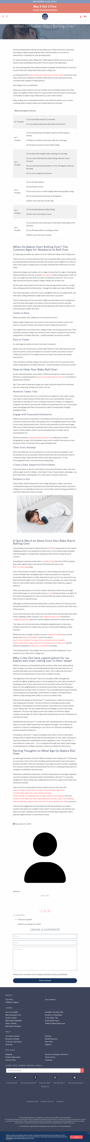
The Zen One (45, 1083)
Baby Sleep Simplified (14, 1020)
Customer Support (13, 1036)
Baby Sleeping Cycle (13, 1015)
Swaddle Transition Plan (54, 1012)
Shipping (9, 1054)
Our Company (50, 999)
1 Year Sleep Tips (51, 1018)
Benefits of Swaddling (53, 1015)
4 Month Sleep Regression (55, 1023)
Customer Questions (14, 1042)
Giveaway (48, 1060)
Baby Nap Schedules (13, 1026)
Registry (48, 1044)
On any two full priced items (18, 10)
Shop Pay (9, 1044)
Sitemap (48, 1036)
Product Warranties (13, 1057)
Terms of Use (50, 1057)
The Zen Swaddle (28, 1083)
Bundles (45, 1086)
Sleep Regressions (52, 1020)
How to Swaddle (12, 1012)
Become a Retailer (12, 1039)
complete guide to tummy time (40, 437)
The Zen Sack (59, 1083)
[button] (88, 1133)
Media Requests (51, 1039)
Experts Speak (11, 1018)
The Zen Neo (12, 1083)
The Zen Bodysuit (76, 1083)
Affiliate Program (12, 1002)
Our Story (9, 999)
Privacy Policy (11, 1060)
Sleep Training (11, 1023)
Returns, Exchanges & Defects (56, 1054)
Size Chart (49, 1042)
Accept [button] (76, 1137)
